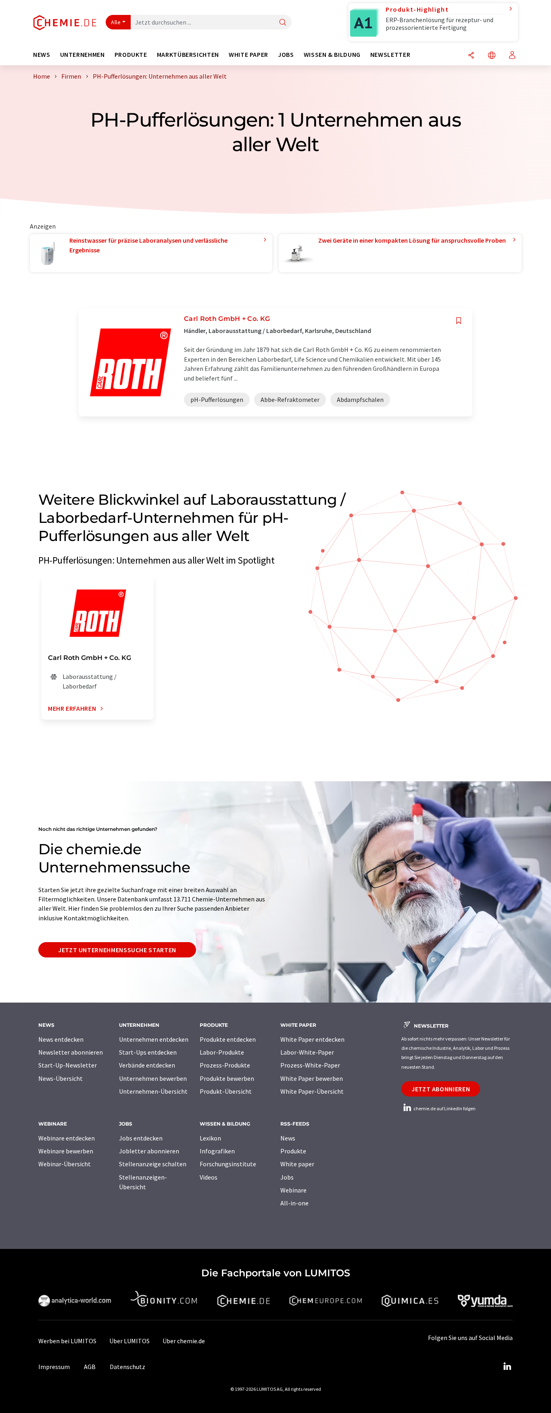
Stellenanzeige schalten (152, 1164)
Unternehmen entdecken (153, 1039)
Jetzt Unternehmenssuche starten (117, 950)
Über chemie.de (184, 1341)
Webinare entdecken (66, 1138)
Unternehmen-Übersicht (153, 1091)
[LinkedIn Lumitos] (507, 1367)
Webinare (293, 1190)
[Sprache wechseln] (491, 55)
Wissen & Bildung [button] (332, 54)
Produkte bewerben (227, 1078)
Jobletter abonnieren (149, 1151)
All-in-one (294, 1203)
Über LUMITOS (129, 1341)
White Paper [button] (248, 54)
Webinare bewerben (65, 1151)
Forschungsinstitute (228, 1164)
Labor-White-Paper (307, 1052)
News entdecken (60, 1039)
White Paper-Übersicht (312, 1091)
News (287, 1138)
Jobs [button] (286, 54)
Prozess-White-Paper (310, 1065)
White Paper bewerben (311, 1078)
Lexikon (210, 1138)
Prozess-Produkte (225, 1065)
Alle (116, 22)
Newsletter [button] (390, 54)
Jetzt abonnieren (440, 1089)
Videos (208, 1177)
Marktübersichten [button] (188, 54)
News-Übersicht (60, 1078)
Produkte (293, 1151)
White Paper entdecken (312, 1039)
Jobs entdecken (141, 1138)
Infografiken (217, 1151)
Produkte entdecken (228, 1039)
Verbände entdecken (147, 1065)
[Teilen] (471, 55)
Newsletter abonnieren (70, 1052)
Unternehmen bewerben (153, 1078)
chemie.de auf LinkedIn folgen (444, 1108)
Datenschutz (127, 1367)
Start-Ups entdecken (148, 1052)
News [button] (41, 54)
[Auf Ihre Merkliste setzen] (458, 321)
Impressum (54, 1367)
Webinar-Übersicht (64, 1164)
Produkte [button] (131, 54)
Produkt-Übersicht (226, 1091)
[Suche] (282, 22)
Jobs (287, 1177)
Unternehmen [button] (82, 54)
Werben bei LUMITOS (67, 1341)
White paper (297, 1164)
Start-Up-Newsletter (67, 1065)
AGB (90, 1367)
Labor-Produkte (222, 1052)
